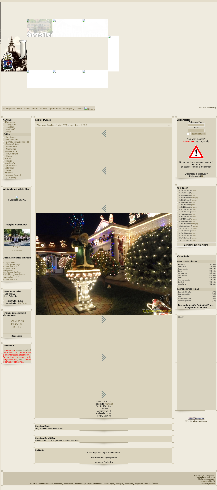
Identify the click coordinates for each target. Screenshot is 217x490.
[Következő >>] (103, 399)
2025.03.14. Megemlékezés (14, 274)
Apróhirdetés (11, 165)
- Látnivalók (10, 137)
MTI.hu (17, 327)
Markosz (109, 404)
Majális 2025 (8, 270)
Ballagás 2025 (9, 268)
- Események (11, 146)
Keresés (9, 173)
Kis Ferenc (23, 303)
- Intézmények (11, 139)
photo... (194, 193)
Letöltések (9, 168)
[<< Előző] (103, 212)
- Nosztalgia (10, 149)
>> (171, 125)
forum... (195, 190)
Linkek (8, 170)
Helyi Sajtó (10, 129)
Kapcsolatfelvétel (13, 175)
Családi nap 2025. (10, 266)
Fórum (8, 158)
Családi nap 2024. (10, 279)
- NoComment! (11, 154)
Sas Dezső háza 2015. (57, 125)
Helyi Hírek (10, 127)
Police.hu (17, 324)
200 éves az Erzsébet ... (13, 272)
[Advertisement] (94, 478)
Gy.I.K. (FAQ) (10, 177)
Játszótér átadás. (10, 278)
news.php (194, 198)
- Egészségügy (12, 144)
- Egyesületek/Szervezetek (17, 142)
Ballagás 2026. (9, 263)
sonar (212, 484)
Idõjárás (8, 161)
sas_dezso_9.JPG (78, 125)
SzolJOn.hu (17, 321)
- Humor (8, 156)
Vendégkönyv (11, 163)
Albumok (41, 125)
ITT (20, 359)
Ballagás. (17, 247)
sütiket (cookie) (23, 350)
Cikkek (8, 132)
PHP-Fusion (205, 482)
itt (202, 176)
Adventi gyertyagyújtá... (12, 265)
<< (167, 125)
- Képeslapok (11, 151)
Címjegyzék (10, 124)
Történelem (10, 122)
